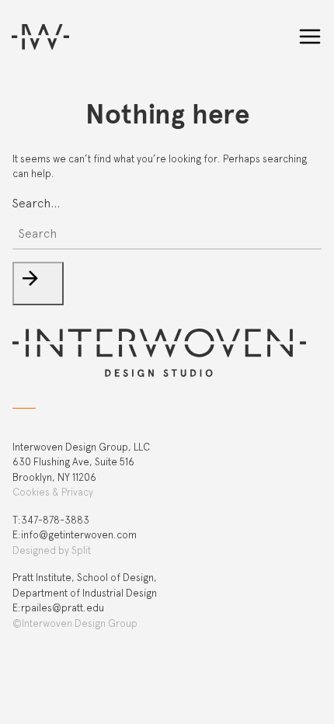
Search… (36, 203)
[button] (38, 283)
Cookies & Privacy (52, 492)
